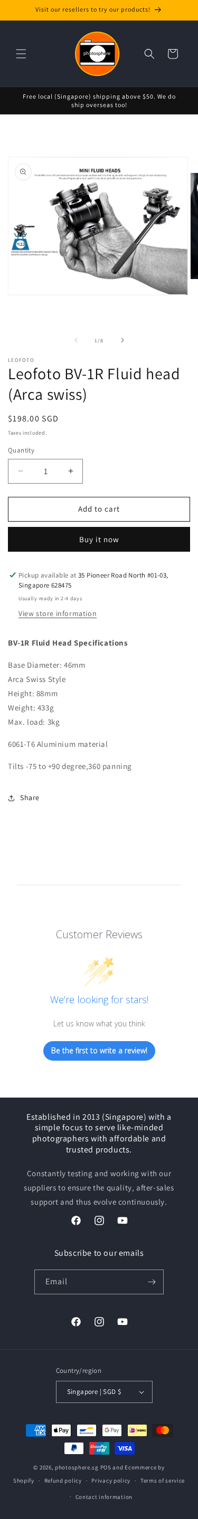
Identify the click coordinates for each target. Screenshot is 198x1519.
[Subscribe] (151, 1282)
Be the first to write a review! (99, 1050)
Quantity (21, 450)
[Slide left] (76, 340)
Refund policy (63, 1480)
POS (105, 1467)
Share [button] (30, 797)
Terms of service (162, 1480)
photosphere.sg (77, 1467)
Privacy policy (110, 1480)
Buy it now (99, 539)
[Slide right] (122, 340)
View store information (57, 613)
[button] (21, 53)
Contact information (104, 1497)
